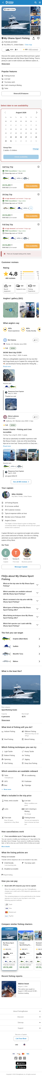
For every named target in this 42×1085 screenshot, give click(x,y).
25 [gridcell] (16, 137)
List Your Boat (21, 1038)
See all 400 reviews (20, 482)
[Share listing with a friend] (33, 38)
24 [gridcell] (11, 137)
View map (28, 45)
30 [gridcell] (6, 141)
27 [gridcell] (26, 137)
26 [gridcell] (21, 137)
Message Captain (21, 567)
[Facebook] (16, 1058)
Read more (7, 366)
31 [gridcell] (11, 141)
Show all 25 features (21, 93)
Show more (7, 789)
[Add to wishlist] (38, 38)
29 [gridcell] (36, 137)
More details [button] (6, 846)
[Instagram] (24, 1058)
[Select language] (24, 1045)
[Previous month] (37, 112)
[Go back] (3, 2)
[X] (20, 1058)
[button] (21, 149)
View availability (32, 186)
